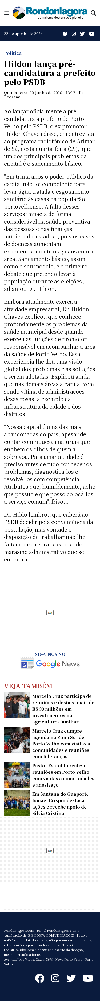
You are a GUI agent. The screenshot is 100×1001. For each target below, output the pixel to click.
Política (13, 53)
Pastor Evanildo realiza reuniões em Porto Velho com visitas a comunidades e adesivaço (63, 775)
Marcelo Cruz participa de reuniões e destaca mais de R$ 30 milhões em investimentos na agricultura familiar (63, 709)
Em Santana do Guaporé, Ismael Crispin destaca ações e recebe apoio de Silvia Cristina (60, 803)
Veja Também (28, 685)
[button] (6, 13)
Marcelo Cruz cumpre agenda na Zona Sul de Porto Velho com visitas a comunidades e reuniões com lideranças (61, 744)
